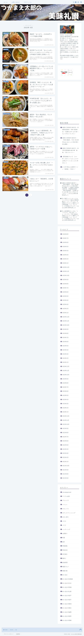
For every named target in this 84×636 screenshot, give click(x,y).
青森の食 (65, 570)
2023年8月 (65, 383)
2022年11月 (65, 420)
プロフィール (28, 2)
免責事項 (18, 634)
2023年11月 (65, 370)
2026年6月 (65, 242)
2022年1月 (65, 461)
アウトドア (65, 500)
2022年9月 (65, 428)
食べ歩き (65, 575)
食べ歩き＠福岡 (66, 612)
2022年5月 (65, 445)
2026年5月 (65, 246)
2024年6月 (65, 341)
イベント (65, 504)
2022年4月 (65, 449)
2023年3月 (65, 403)
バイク (64, 525)
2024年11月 (65, 321)
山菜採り (65, 533)
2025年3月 (65, 304)
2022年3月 (65, 453)
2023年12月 (65, 366)
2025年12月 (65, 267)
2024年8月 (65, 333)
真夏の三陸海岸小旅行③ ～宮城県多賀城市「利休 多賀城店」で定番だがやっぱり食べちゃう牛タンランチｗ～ (70, 130)
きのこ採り (65, 517)
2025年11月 (65, 271)
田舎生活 (65, 550)
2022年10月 (65, 424)
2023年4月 (65, 399)
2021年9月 (65, 470)
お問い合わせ (16, 2)
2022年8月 (65, 432)
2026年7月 (65, 238)
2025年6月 (65, 292)
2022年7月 (65, 436)
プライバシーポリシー (9, 634)
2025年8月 (65, 283)
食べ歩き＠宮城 (66, 587)
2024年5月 (65, 345)
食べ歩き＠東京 (66, 608)
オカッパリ (65, 508)
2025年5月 (65, 296)
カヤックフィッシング (68, 512)
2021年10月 (65, 465)
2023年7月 (65, 387)
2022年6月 (65, 441)
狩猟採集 (65, 546)
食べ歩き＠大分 (66, 583)
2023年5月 (65, 395)
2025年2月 (65, 308)
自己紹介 (65, 554)
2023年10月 (65, 374)
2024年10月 (65, 325)
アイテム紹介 (66, 496)
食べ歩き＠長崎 (66, 620)
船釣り (64, 558)
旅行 (63, 542)
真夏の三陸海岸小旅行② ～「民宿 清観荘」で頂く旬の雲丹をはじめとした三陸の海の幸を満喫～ (70, 141)
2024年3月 (65, 354)
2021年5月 (65, 478)
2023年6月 (65, 391)
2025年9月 (65, 279)
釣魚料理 (65, 562)
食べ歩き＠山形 (66, 591)
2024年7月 (65, 337)
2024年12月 (65, 317)
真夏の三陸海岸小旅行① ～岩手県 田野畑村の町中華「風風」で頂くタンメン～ (70, 150)
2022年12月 (65, 416)
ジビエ (64, 521)
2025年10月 (65, 275)
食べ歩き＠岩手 (66, 595)
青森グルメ (65, 566)
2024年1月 (65, 362)
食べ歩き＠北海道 (67, 579)
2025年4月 (65, 300)
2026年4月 (65, 250)
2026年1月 (65, 263)
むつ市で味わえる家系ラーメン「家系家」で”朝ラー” (70, 168)
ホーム (6, 2)
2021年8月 (65, 474)
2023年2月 (65, 407)
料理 (63, 537)
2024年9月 (65, 329)
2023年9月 (65, 379)
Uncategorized (66, 492)
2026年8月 (65, 234)
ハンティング (66, 529)
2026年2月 (65, 259)
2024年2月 (65, 358)
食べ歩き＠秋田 (66, 616)
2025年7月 (65, 288)
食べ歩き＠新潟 (66, 604)
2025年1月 (65, 312)
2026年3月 (65, 254)
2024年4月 (65, 350)
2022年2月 (65, 457)
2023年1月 (65, 412)
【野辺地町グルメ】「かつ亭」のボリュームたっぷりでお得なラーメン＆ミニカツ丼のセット (70, 160)
